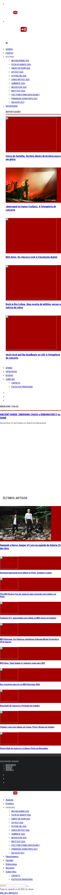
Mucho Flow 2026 (19, 87)
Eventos (9, 53)
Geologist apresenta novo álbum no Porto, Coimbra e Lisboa (26, 573)
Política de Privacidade (22, 387)
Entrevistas (11, 372)
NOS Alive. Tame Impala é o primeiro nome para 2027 (22, 663)
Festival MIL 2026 (18, 76)
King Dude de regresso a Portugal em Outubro (20, 706)
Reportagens (12, 106)
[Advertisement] (30, 459)
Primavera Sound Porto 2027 (24, 98)
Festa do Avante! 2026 (21, 64)
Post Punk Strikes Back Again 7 (25, 95)
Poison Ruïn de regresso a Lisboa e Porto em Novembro (24, 748)
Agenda (9, 49)
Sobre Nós (10, 379)
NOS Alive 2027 (17, 102)
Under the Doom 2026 (20, 68)
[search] (28, 886)
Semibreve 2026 (18, 83)
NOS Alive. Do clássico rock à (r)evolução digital (31, 257)
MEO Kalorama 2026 (20, 61)
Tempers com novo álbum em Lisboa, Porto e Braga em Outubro (27, 727)
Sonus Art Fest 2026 (20, 79)
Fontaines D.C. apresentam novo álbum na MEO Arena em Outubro (28, 618)
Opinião (9, 368)
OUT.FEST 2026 (17, 72)
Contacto (15, 383)
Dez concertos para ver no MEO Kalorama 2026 (20, 684)
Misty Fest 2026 (18, 91)
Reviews (9, 375)
